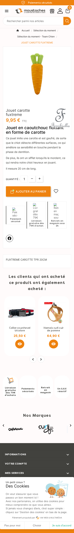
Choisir (37, 525)
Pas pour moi (12, 525)
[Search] (67, 21)
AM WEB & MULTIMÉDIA (51, 518)
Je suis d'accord (61, 525)
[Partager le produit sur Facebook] (9, 238)
